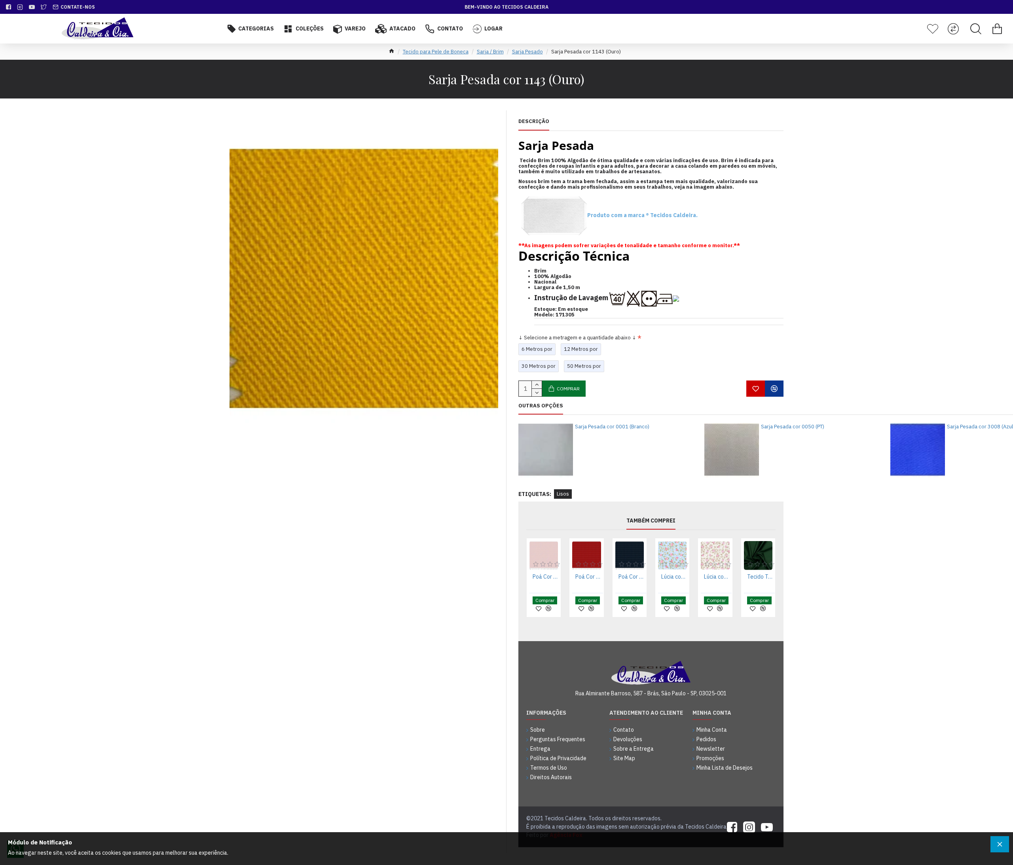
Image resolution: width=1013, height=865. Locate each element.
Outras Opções (540, 406)
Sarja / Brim (490, 51)
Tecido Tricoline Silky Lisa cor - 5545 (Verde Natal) (759, 576)
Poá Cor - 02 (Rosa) (545, 576)
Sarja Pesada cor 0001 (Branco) (612, 427)
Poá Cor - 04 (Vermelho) (588, 576)
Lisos (563, 493)
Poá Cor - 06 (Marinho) (631, 576)
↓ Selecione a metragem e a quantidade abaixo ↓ (577, 337)
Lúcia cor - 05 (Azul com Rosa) (674, 576)
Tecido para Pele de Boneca (436, 51)
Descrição (533, 121)
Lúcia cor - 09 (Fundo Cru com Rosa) (716, 576)
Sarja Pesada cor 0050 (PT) (792, 427)
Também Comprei (650, 520)
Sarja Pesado (527, 51)
